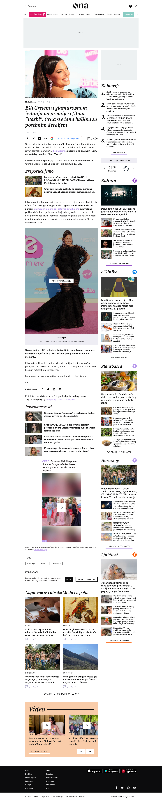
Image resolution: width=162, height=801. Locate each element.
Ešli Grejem (59, 150)
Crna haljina (56, 563)
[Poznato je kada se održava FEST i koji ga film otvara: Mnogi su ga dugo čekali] (106, 254)
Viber (60, 399)
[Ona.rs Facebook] (116, 787)
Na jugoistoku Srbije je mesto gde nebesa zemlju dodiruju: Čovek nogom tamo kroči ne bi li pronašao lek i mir (118, 131)
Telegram (70, 399)
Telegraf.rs (32, 6)
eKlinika (109, 272)
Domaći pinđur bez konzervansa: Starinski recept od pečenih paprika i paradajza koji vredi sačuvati (119, 143)
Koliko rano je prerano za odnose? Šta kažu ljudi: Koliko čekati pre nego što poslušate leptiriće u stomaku (117, 95)
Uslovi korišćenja (40, 550)
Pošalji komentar (86, 579)
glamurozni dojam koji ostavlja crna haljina (56, 208)
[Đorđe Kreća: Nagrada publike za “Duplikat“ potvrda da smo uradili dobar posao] (106, 244)
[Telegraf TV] (134, 787)
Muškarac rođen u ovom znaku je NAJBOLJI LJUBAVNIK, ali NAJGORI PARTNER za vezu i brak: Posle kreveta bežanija (118, 119)
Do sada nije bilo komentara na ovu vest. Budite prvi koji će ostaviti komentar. (43, 579)
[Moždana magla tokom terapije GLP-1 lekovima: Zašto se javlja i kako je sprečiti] (106, 338)
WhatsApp (50, 399)
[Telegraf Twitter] (122, 787)
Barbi (43, 563)
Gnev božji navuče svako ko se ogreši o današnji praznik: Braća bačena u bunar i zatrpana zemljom (118, 107)
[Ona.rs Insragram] (128, 787)
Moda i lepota (30, 102)
